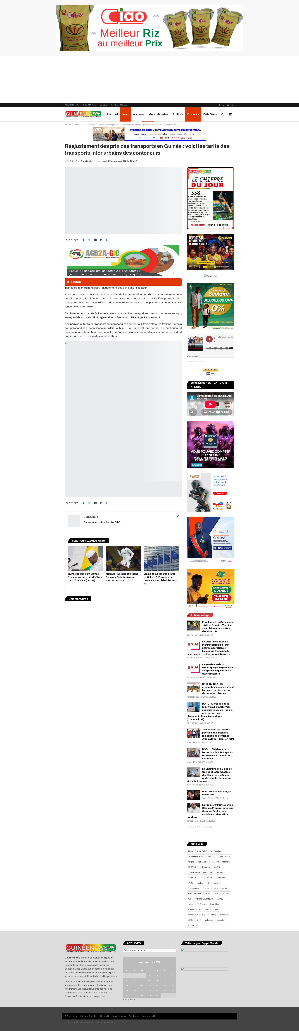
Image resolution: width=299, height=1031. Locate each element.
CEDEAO (192, 867)
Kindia (207, 894)
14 (142, 985)
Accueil (113, 114)
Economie (193, 114)
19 (127, 990)
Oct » (132, 1000)
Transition (224, 915)
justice (215, 888)
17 (165, 985)
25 (172, 990)
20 (134, 990)
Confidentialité (149, 1016)
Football (200, 883)
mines (190, 904)
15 (149, 985)
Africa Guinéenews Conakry (219, 856)
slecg (213, 915)
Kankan (225, 888)
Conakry (219, 872)
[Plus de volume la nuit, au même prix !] (193, 795)
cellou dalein (205, 867)
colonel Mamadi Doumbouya (200, 872)
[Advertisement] (149, 79)
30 (157, 995)
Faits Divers (210, 114)
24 (165, 990)
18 (172, 985)
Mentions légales (88, 1016)
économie (192, 925)
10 (165, 980)
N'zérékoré (201, 904)
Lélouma (225, 894)
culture (210, 878)
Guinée (205, 888)
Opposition (214, 904)
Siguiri (205, 915)
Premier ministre (195, 909)
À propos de (71, 1016)
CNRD (217, 867)
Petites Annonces (119, 105)
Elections (221, 878)
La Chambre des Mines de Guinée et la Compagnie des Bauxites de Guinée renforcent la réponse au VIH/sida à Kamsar (209, 775)
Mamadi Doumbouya (204, 899)
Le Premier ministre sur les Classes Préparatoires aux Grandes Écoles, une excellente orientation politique (210, 811)
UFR (199, 920)
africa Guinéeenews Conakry (209, 851)
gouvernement (213, 883)
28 (142, 995)
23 (157, 990)
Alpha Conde (203, 862)
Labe (216, 894)
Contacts (134, 1016)
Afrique (191, 862)
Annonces (139, 114)
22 (149, 990)
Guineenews (193, 888)
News (125, 114)
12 (127, 985)
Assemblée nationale (221, 862)
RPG (207, 909)
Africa (190, 851)
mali (190, 899)
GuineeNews (191, 362)
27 (134, 995)
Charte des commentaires (113, 1016)
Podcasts (200, 362)
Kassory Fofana (194, 894)
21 (142, 990)
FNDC (190, 883)
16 (157, 985)
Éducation (221, 920)
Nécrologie (104, 105)
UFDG (190, 920)
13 (134, 985)
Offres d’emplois (88, 105)
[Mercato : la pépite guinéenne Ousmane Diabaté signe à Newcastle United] (123, 558)
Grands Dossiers (158, 114)
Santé (215, 909)
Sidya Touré (193, 915)
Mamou (220, 899)
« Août (126, 1000)
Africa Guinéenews (196, 856)
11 (172, 980)
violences (209, 920)
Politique (178, 114)
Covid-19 (192, 878)
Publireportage (72, 105)
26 (127, 995)
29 (149, 995)
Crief (201, 878)
